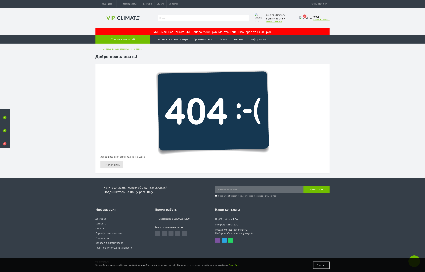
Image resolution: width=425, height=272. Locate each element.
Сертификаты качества (108, 233)
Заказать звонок (274, 21)
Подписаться (316, 189)
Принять (321, 265)
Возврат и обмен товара (241, 195)
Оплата (160, 3)
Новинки (237, 39)
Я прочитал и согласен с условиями (247, 195)
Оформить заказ (321, 19)
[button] (106, 4)
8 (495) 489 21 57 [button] (226, 219)
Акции (223, 39)
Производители (203, 39)
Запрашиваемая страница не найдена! (122, 48)
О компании (102, 238)
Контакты (173, 3)
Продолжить (112, 165)
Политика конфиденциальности (113, 247)
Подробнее (234, 265)
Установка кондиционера (173, 39)
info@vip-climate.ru (226, 224)
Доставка (147, 3)
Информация (258, 39)
